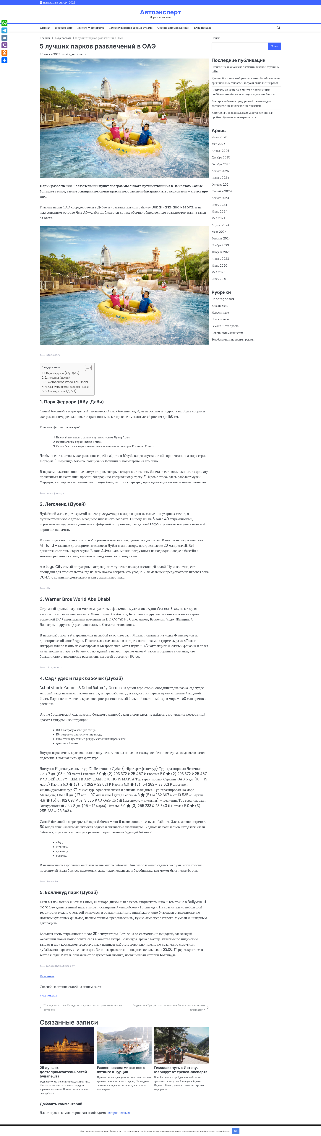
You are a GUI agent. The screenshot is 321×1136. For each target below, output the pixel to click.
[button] (86, 368)
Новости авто (64, 28)
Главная (45, 28)
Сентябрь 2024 (222, 191)
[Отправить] (4, 60)
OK (236, 1131)
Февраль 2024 (221, 238)
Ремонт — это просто (90, 28)
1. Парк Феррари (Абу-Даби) (61, 373)
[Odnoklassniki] (4, 52)
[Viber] (4, 45)
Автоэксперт (160, 12)
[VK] (4, 38)
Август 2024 (220, 198)
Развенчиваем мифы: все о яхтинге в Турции (121, 1070)
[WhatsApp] (4, 23)
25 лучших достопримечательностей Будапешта (63, 1072)
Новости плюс (221, 319)
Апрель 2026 (220, 150)
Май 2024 (219, 218)
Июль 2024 (219, 204)
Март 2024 (219, 231)
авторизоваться (118, 1112)
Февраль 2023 (221, 252)
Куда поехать (202, 28)
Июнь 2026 (219, 137)
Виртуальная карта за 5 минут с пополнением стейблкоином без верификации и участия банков (243, 91)
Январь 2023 (220, 259)
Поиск (216, 38)
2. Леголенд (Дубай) (57, 378)
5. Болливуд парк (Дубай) (60, 391)
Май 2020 (218, 272)
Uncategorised (223, 299)
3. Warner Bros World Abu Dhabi (66, 382)
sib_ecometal (76, 54)
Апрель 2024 (220, 225)
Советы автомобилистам (173, 28)
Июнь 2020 (219, 265)
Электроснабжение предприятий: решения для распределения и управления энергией (241, 103)
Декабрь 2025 (221, 157)
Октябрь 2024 (221, 184)
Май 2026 (218, 144)
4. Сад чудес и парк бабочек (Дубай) (68, 387)
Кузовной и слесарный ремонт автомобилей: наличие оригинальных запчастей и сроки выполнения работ (246, 80)
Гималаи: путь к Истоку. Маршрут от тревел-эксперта (180, 1070)
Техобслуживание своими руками (131, 28)
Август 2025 (220, 171)
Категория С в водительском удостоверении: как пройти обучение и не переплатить (242, 115)
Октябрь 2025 (221, 164)
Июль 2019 (219, 279)
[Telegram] (4, 30)
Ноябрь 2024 (220, 178)
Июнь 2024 (219, 211)
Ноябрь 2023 (220, 245)
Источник (47, 976)
